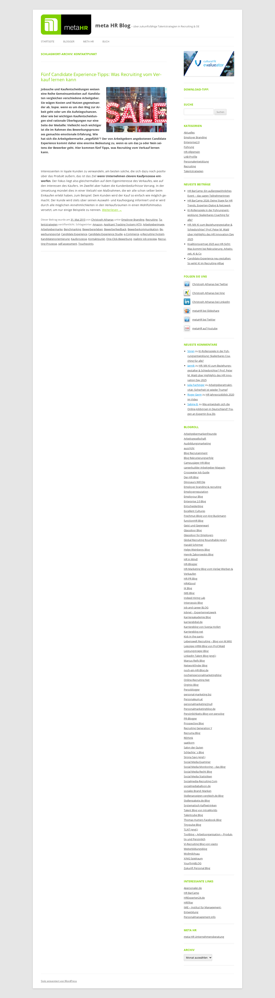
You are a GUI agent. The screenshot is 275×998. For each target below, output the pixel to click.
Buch (105, 41)
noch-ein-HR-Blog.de (196, 670)
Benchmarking (72, 229)
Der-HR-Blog (191, 477)
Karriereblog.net (193, 631)
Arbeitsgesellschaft (195, 438)
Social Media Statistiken (198, 776)
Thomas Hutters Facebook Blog (202, 820)
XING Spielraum (193, 858)
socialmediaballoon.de (197, 786)
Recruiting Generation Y (198, 728)
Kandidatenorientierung (55, 239)
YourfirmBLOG (192, 863)
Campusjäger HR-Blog (197, 463)
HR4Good (189, 583)
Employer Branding (132, 219)
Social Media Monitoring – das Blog (204, 767)
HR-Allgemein (192, 152)
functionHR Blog (193, 520)
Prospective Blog (194, 723)
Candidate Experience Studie (105, 234)
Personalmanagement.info (200, 917)
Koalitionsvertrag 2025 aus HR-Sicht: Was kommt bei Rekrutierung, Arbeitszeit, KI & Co (210, 248)
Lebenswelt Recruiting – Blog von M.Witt (208, 641)
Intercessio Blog (193, 602)
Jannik (191, 365)
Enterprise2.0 (192, 142)
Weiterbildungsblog (195, 849)
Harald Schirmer (193, 545)
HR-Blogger (190, 564)
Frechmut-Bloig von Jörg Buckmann (205, 516)
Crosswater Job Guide (196, 472)
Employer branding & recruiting (202, 487)
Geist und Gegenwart (196, 525)
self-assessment (67, 244)
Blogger (68, 41)
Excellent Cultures (194, 511)
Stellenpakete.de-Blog (197, 800)
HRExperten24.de (194, 897)
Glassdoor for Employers (198, 535)
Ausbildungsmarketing (197, 443)
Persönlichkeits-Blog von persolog (204, 713)
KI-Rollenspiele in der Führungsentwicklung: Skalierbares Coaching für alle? (208, 215)
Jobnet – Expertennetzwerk (200, 612)
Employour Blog (193, 496)
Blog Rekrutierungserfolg (198, 458)
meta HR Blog (112, 25)
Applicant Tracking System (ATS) (123, 224)
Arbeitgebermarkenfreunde (200, 434)
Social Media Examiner (197, 762)
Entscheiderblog (193, 506)
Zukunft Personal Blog (197, 868)
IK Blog (188, 588)
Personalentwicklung (196, 161)
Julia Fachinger (196, 385)
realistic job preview (145, 239)
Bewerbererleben (92, 229)
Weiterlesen (112, 210)
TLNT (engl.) (191, 829)
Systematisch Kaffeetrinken (200, 805)
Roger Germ (194, 394)
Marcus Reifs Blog (194, 660)
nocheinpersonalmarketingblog (202, 675)
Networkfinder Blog (195, 665)
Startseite (47, 41)
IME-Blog (189, 593)
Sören (190, 351)
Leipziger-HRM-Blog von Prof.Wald (204, 646)
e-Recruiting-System (152, 234)
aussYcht (189, 448)
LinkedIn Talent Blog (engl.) (200, 656)
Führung (189, 147)
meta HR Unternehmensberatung (204, 936)
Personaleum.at (193, 699)
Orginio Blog (191, 685)
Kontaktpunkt (96, 239)
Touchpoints (85, 244)
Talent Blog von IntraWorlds (200, 810)
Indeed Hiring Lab (194, 598)
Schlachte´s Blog (194, 752)
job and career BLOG (196, 607)
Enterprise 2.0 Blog (195, 501)
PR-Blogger (190, 718)
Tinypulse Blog (192, 824)
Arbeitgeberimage (153, 224)
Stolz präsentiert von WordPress (59, 981)
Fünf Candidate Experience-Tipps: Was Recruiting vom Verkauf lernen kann (101, 76)
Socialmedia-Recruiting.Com (200, 781)
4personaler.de (193, 888)
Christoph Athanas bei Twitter (210, 284)
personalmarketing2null (198, 704)
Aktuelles (189, 132)
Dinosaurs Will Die (194, 482)
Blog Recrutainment (196, 453)
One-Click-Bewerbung (119, 239)
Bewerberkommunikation (143, 229)
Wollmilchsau (192, 853)
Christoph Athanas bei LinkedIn (211, 302)
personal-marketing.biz (197, 694)
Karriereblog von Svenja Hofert (202, 627)
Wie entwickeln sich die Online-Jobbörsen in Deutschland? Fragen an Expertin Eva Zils (210, 409)
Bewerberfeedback (115, 229)
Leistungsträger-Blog (196, 651)
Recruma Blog (192, 733)
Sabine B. (192, 404)
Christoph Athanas (102, 219)
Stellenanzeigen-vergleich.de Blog (203, 796)
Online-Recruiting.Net (197, 680)
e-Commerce (131, 234)
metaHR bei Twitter (203, 319)
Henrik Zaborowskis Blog (198, 554)
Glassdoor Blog (193, 530)
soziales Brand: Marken (197, 791)
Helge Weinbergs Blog (197, 549)
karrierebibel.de (193, 622)
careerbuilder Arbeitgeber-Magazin (204, 467)
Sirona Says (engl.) (194, 757)
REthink (188, 738)
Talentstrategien (193, 171)
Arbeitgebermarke (52, 229)
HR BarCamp (191, 893)
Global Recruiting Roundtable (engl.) (205, 540)
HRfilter (188, 902)
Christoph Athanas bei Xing (208, 293)
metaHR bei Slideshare (205, 310)
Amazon (97, 224)
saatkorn (189, 742)
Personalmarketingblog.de (199, 709)
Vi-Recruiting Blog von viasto (201, 844)
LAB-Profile (190, 156)
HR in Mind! (191, 559)
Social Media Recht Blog (198, 771)
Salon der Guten (193, 747)
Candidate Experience (74, 234)
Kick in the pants (194, 636)
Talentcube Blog (193, 815)
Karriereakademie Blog (197, 617)
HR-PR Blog (190, 578)
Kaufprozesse (79, 239)
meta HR (88, 41)
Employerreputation (196, 491)
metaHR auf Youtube (204, 328)
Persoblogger (192, 689)
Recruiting (152, 219)
